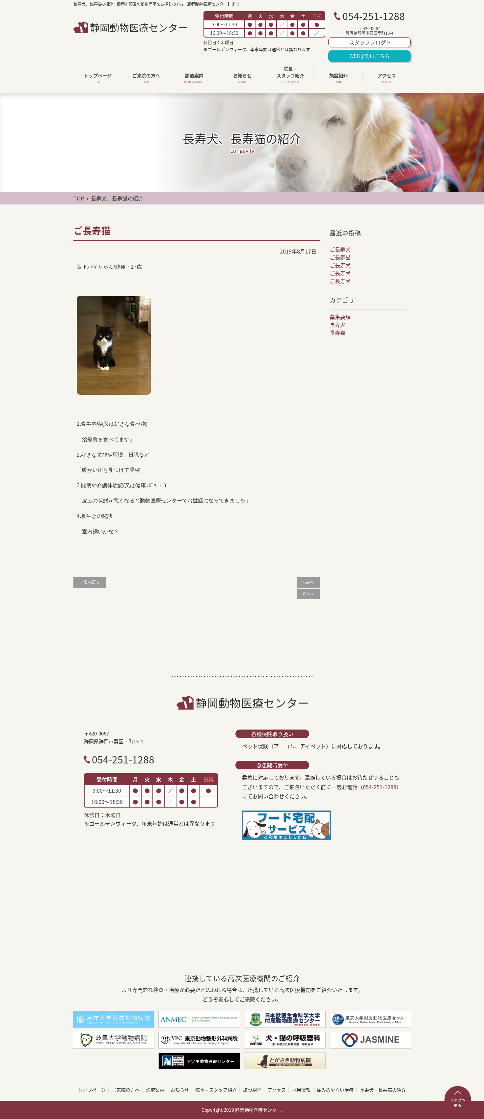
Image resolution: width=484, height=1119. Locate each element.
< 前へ (308, 582)
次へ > (308, 594)
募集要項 (340, 317)
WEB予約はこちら (369, 56)
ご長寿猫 (340, 257)
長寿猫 (337, 332)
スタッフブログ (369, 42)
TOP (78, 198)
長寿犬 (337, 325)
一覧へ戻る (90, 582)
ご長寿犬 (340, 249)
